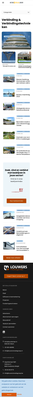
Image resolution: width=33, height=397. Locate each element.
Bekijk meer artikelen (13, 258)
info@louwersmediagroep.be (13, 373)
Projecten (6, 300)
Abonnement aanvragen (10, 317)
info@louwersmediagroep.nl (13, 351)
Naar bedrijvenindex (16, 201)
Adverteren (6, 313)
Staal (4, 293)
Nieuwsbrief (6, 320)
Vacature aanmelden (9, 323)
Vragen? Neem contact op (15, 276)
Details (19, 394)
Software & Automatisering (11, 297)
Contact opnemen (8, 327)
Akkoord (9, 394)
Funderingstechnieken (10, 303)
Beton (5, 290)
